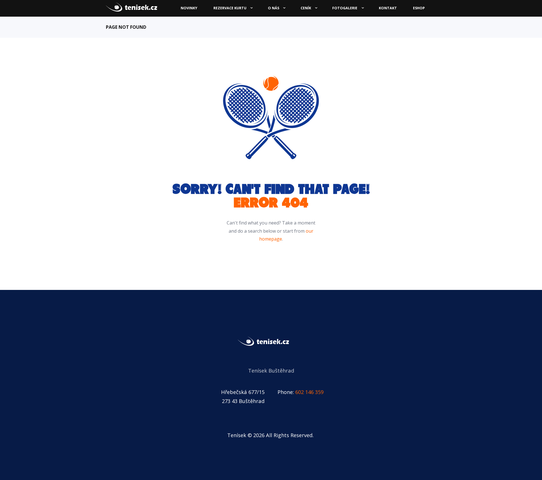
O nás (273, 8)
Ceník (306, 8)
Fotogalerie (344, 8)
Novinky (189, 8)
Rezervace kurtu (229, 8)
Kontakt (388, 8)
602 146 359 (309, 391)
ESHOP (419, 8)
